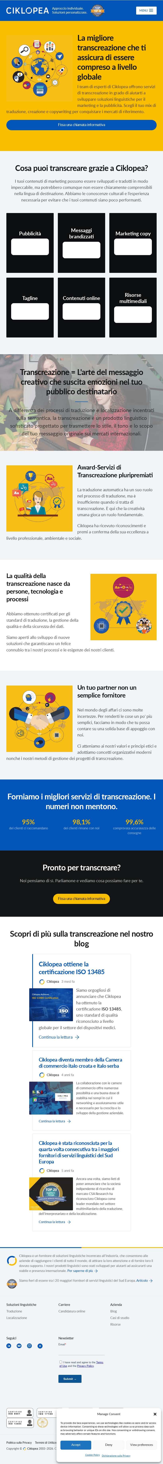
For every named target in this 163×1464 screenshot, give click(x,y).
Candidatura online (71, 1311)
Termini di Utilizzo (46, 1442)
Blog (113, 1311)
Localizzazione (16, 1318)
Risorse (115, 1324)
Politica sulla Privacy (19, 1442)
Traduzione (14, 1311)
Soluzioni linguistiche (21, 1304)
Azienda (116, 1304)
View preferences (141, 1444)
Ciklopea (27, 10)
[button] (155, 1414)
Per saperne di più (80, 1271)
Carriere (64, 1304)
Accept (76, 1444)
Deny (108, 1444)
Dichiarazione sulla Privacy (116, 1456)
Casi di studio (119, 1318)
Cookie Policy (92, 1455)
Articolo (142, 1280)
